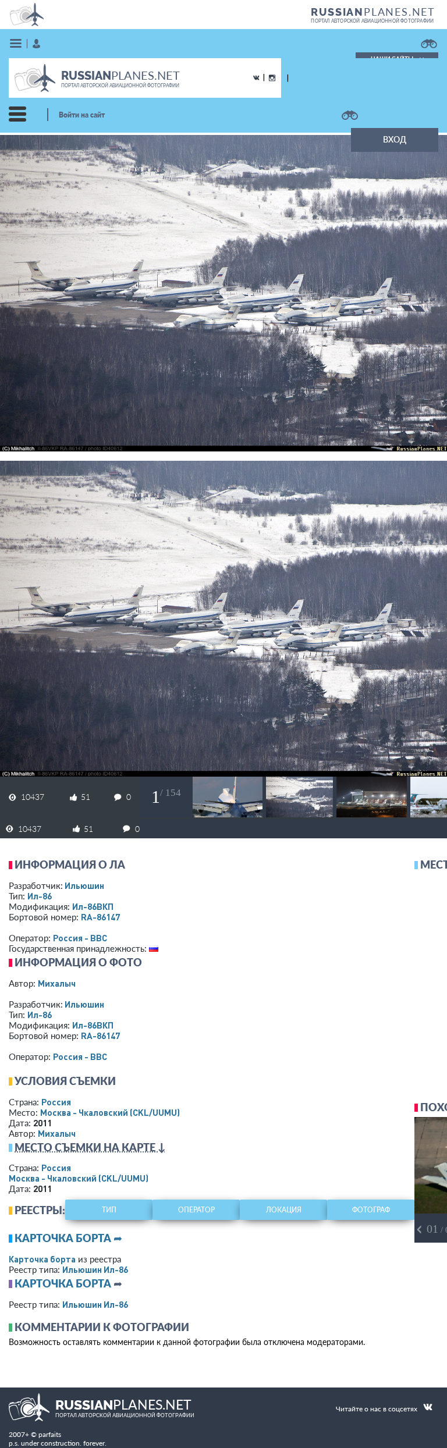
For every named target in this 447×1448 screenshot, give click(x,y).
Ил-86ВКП (92, 906)
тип (109, 1209)
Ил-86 (39, 896)
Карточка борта (42, 1259)
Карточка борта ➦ (68, 1238)
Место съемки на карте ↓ (90, 1147)
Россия (56, 1102)
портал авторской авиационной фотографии (372, 21)
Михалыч (57, 983)
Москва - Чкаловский (110, 1112)
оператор (196, 1209)
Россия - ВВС (80, 938)
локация (283, 1209)
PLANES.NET (373, 11)
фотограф (371, 1209)
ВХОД (394, 139)
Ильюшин (84, 885)
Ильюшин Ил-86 (95, 1269)
